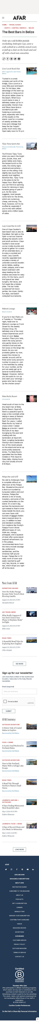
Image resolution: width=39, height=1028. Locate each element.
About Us (19, 895)
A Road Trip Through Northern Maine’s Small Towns (11, 785)
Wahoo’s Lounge (8, 308)
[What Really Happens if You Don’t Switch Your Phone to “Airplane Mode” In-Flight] (31, 614)
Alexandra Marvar (8, 603)
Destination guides (19, 887)
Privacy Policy (19, 944)
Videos (19, 924)
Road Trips (6, 638)
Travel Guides (15, 25)
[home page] (19, 18)
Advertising (19, 932)
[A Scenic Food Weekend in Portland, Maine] (31, 744)
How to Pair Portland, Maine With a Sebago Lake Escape (13, 765)
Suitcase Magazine (19, 948)
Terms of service (19, 952)
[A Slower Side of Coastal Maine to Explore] (31, 726)
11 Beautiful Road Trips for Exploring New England (12, 642)
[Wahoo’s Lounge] (31, 311)
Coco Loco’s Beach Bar (11, 68)
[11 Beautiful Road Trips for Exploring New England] (31, 640)
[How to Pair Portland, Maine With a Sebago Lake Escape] (31, 762)
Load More (19, 849)
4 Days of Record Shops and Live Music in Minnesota (13, 828)
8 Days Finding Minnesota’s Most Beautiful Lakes (13, 806)
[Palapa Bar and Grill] (31, 479)
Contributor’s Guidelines (19, 920)
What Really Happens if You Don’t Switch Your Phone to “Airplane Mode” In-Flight (12, 618)
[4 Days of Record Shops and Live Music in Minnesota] (31, 826)
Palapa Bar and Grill (10, 476)
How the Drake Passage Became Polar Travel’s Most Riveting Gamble (13, 593)
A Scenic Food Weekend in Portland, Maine (13, 746)
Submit (9, 711)
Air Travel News (9, 612)
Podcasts (19, 899)
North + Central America (15, 28)
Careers (19, 907)
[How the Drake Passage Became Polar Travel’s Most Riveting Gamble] (31, 590)
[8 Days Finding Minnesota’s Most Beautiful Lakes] (31, 802)
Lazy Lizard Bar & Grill (11, 226)
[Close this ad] (37, 1018)
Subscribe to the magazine (19, 891)
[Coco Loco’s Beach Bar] (31, 71)
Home (4, 25)
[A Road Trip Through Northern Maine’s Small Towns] (31, 782)
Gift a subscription (19, 903)
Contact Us (19, 956)
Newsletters (19, 911)
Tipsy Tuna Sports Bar (11, 143)
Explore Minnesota (8, 814)
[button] (19, 1005)
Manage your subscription (19, 915)
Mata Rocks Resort (9, 396)
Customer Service (19, 940)
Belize (31, 28)
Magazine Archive (19, 928)
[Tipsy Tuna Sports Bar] (31, 146)
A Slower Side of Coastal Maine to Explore (12, 729)
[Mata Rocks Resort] (31, 398)
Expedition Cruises (10, 588)
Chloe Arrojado (7, 650)
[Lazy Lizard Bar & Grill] (31, 228)
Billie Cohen (6, 629)
